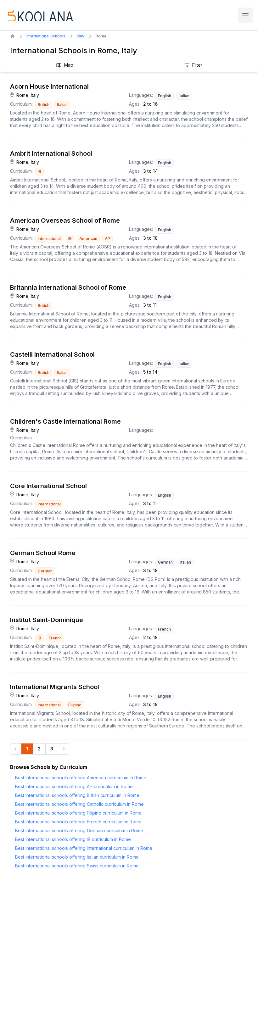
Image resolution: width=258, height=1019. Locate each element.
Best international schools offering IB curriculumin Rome (73, 839)
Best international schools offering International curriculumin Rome (83, 848)
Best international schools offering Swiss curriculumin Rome (77, 865)
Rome (101, 36)
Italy (80, 36)
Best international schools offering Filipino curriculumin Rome (78, 813)
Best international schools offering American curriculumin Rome (80, 777)
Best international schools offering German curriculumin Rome (79, 830)
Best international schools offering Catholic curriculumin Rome (79, 804)
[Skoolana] (39, 15)
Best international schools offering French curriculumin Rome (78, 821)
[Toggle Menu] (245, 15)
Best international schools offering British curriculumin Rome (77, 795)
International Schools (45, 36)
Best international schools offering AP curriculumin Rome (74, 786)
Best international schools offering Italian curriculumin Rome (77, 857)
